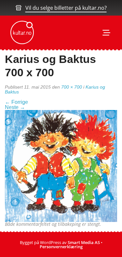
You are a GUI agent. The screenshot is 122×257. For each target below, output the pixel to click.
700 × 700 (71, 87)
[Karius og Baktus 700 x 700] (61, 165)
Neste (15, 107)
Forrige (16, 102)
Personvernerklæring (61, 247)
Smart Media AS (84, 242)
